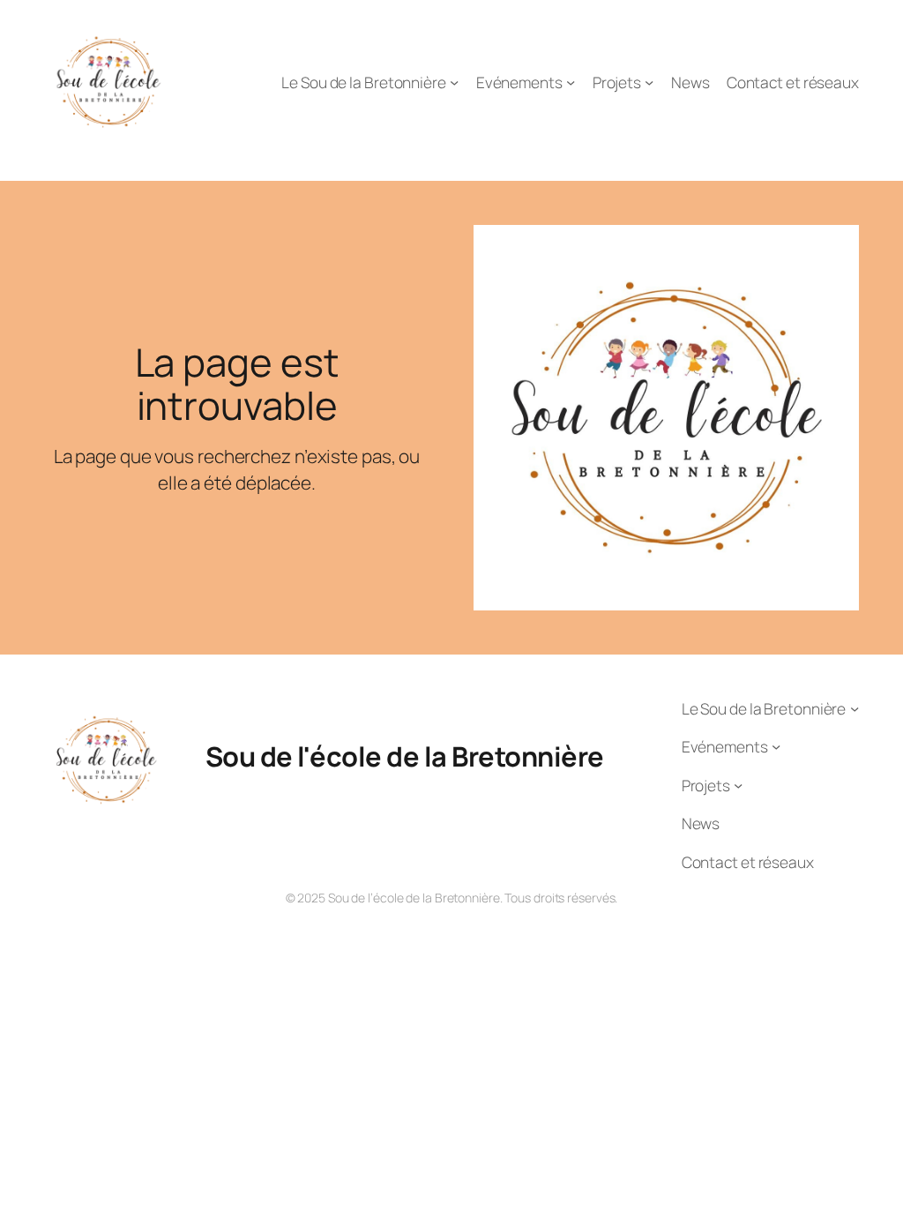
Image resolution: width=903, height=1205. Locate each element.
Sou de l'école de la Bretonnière (404, 756)
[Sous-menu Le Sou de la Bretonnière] (454, 82)
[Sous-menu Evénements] (570, 82)
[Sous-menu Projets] (649, 82)
